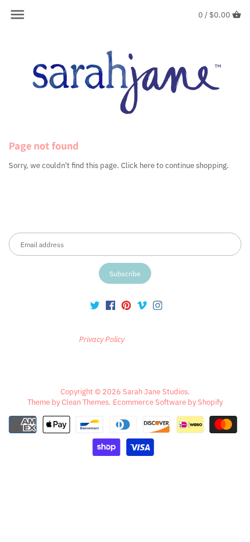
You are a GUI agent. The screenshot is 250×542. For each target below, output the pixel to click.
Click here (138, 165)
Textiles (80, 366)
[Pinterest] (126, 305)
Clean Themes (85, 402)
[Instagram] (157, 305)
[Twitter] (94, 305)
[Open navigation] (17, 14)
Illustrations (35, 366)
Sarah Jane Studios (155, 392)
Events (189, 366)
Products (120, 366)
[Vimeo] (142, 305)
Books (157, 366)
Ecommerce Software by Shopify (168, 402)
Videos (223, 366)
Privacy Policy (147, 339)
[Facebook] (110, 305)
